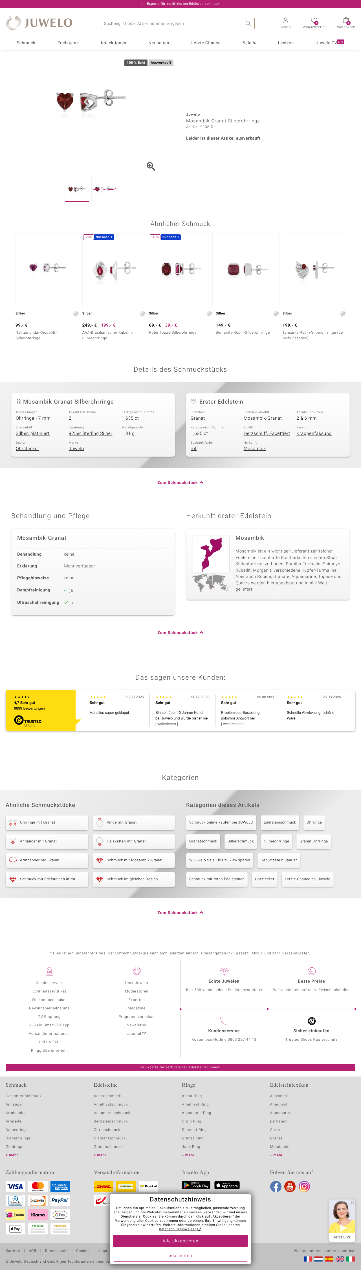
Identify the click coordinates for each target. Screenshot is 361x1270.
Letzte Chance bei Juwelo (308, 879)
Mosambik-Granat (263, 418)
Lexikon (286, 43)
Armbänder (16, 1113)
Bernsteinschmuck (111, 1121)
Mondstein (280, 1147)
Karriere (13, 1251)
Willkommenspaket (49, 1000)
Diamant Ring (194, 1130)
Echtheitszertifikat (49, 991)
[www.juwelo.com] (340, 1259)
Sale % (249, 43)
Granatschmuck (203, 841)
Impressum (109, 1251)
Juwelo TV (330, 43)
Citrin (275, 1130)
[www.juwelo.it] (350, 1259)
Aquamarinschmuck (112, 1113)
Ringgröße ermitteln (49, 1050)
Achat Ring (192, 1096)
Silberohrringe (276, 841)
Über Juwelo (136, 983)
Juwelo (76, 448)
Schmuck (26, 43)
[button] (285, 23)
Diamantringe (18, 1138)
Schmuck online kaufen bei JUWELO (221, 822)
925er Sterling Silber (91, 433)
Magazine (137, 1008)
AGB (32, 1251)
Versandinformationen (49, 1033)
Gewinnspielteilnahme (49, 1008)
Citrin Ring (191, 1121)
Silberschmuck (241, 841)
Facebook (275, 1186)
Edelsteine (68, 43)
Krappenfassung (314, 433)
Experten (137, 1000)
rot (194, 448)
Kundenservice (49, 983)
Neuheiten (158, 43)
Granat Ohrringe (314, 841)
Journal (134, 1033)
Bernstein (279, 1121)
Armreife (14, 1121)
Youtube (290, 1186)
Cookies (83, 1251)
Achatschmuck (107, 1096)
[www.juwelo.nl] (318, 1259)
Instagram (304, 1186)
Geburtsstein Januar (279, 860)
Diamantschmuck (110, 1138)
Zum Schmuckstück (177, 483)
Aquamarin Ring (196, 1113)
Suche (249, 23)
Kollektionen (113, 43)
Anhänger (14, 1104)
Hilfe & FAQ (49, 1042)
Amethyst (279, 1104)
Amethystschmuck (111, 1104)
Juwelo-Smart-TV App (49, 1025)
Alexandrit (279, 1096)
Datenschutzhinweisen (178, 1229)
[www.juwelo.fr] (308, 1259)
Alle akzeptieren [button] (180, 1241)
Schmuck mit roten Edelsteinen (217, 879)
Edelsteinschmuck (280, 822)
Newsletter (137, 1025)
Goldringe (14, 1147)
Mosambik (255, 448)
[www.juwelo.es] (329, 1259)
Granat (198, 418)
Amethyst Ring (195, 1104)
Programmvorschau (136, 1017)
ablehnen (195, 1220)
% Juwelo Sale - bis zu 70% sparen (219, 860)
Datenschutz (56, 1251)
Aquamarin (280, 1113)
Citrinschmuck (107, 1130)
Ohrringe (314, 822)
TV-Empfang (49, 1017)
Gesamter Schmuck (23, 1096)
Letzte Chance (206, 43)
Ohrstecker (27, 448)
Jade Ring (191, 1147)
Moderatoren (137, 991)
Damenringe (17, 1130)
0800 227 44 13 (242, 1039)
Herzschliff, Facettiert (267, 433)
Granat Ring (193, 1138)
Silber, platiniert (33, 433)
